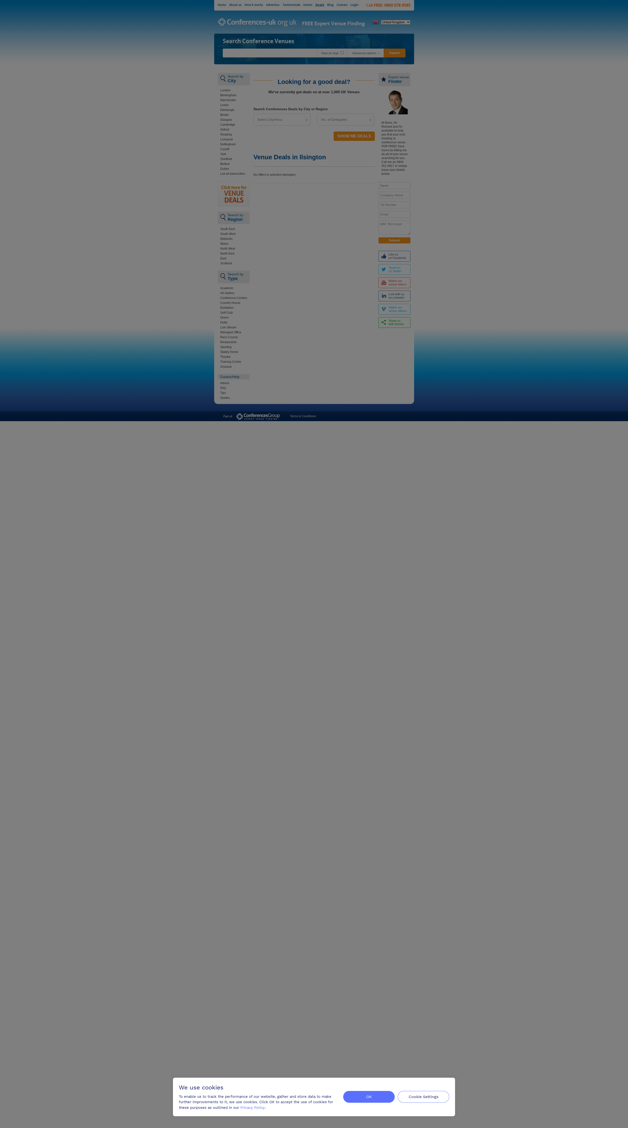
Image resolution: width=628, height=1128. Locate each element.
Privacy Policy (252, 1107)
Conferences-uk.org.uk (257, 22)
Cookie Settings (423, 1096)
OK (369, 1096)
